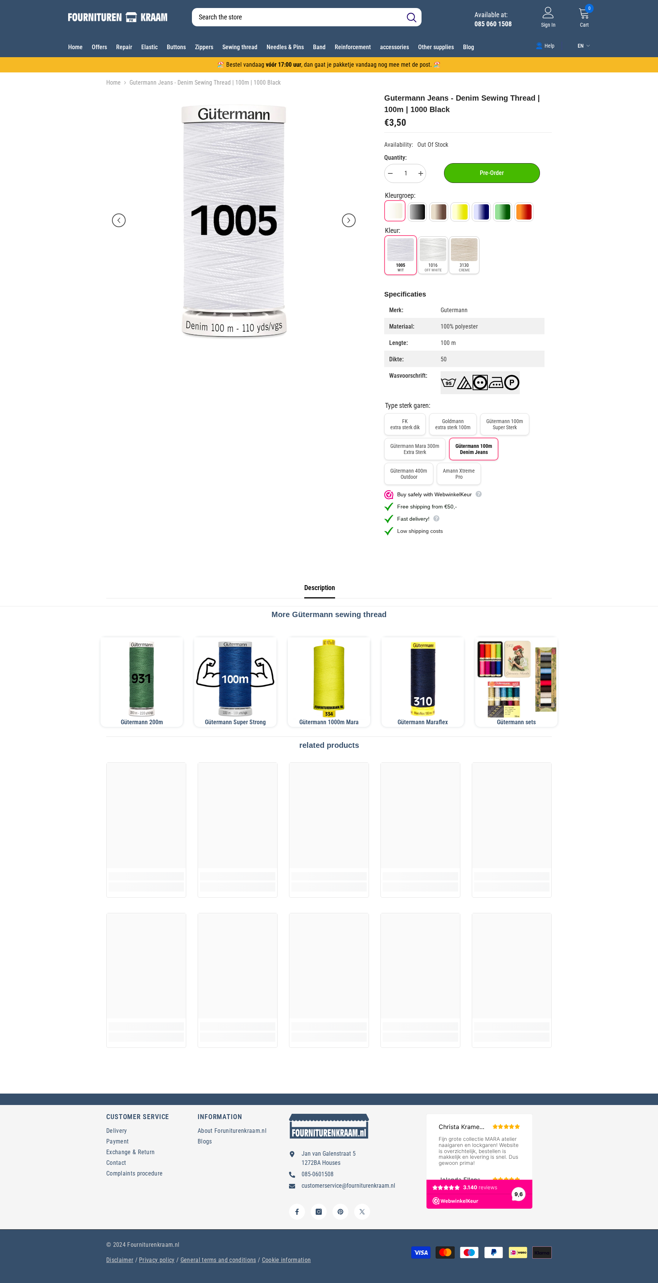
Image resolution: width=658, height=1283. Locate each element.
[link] (545, 45)
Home (113, 82)
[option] (234, 220)
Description (319, 588)
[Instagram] (319, 1212)
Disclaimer (119, 1260)
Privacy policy (156, 1260)
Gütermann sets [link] (516, 722)
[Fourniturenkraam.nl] (235, 678)
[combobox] (297, 17)
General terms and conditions (218, 1260)
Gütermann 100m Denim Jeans (473, 449)
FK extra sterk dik (405, 424)
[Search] (307, 17)
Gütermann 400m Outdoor (408, 474)
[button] (119, 220)
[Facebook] (297, 1212)
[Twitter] (362, 1212)
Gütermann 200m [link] (142, 722)
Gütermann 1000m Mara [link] (329, 722)
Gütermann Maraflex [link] (423, 722)
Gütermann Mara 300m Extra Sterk (414, 449)
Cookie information (286, 1260)
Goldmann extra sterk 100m (453, 424)
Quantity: (395, 157)
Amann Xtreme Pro (459, 474)
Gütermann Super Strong (235, 722)
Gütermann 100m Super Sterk (504, 424)
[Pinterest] (340, 1212)
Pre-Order (492, 172)
